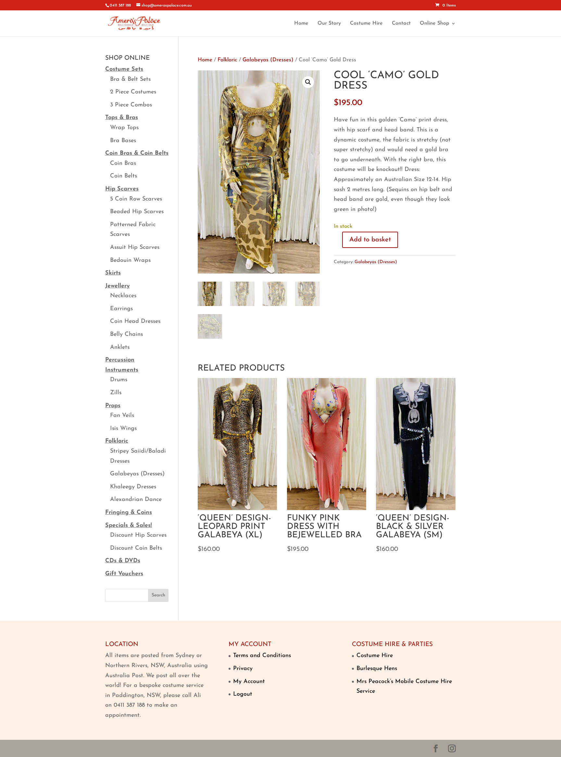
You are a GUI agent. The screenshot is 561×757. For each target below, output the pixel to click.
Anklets (120, 347)
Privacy (243, 669)
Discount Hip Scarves (138, 535)
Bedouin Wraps (130, 260)
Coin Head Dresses (135, 321)
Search (158, 595)
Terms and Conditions (262, 656)
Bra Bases (123, 141)
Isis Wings (123, 429)
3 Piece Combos (131, 105)
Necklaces (123, 296)
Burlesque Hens (376, 669)
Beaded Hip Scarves (137, 212)
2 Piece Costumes (133, 92)
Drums (118, 380)
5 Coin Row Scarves (136, 199)
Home (301, 23)
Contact (401, 23)
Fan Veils (122, 416)
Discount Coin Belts (136, 548)
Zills (115, 393)
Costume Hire (366, 23)
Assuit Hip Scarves (134, 247)
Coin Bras (123, 163)
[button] (308, 82)
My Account (249, 682)
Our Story (329, 23)
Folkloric (227, 60)
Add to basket (370, 240)
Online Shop (434, 23)
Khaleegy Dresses (133, 487)
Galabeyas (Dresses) (268, 60)
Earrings (121, 309)
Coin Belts (123, 176)
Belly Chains (126, 334)
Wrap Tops (124, 128)
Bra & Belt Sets (130, 79)
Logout (242, 694)
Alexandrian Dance (136, 500)
